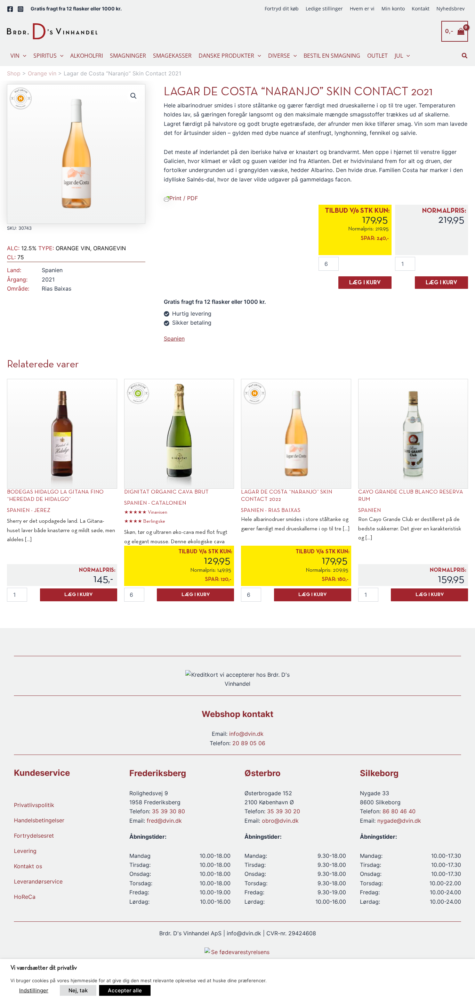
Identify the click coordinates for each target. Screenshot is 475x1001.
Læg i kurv (365, 282)
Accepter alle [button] (125, 990)
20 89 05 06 (248, 743)
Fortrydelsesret (34, 835)
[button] (22, 55)
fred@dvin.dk (164, 820)
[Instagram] (20, 9)
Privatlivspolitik (34, 804)
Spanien (174, 338)
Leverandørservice (38, 881)
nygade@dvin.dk (399, 820)
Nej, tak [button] (78, 990)
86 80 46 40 (399, 811)
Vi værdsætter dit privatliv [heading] (43, 968)
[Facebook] (10, 9)
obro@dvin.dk (280, 820)
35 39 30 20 (283, 811)
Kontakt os (28, 866)
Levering (25, 850)
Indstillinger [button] (33, 990)
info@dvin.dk (246, 733)
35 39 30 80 (168, 811)
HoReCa (24, 896)
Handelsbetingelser (39, 820)
